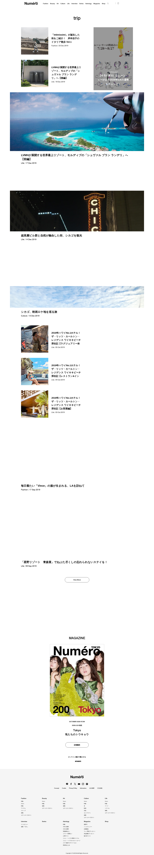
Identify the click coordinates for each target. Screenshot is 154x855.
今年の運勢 (66, 826)
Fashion (45, 4)
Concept (56, 788)
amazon (78, 761)
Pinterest (87, 784)
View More (77, 580)
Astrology (88, 4)
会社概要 (91, 788)
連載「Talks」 (24, 826)
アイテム (23, 808)
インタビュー (24, 824)
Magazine (96, 4)
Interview (74, 4)
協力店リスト (87, 836)
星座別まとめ (66, 845)
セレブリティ (87, 813)
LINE (67, 784)
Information (83, 788)
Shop (103, 4)
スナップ (23, 810)
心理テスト (66, 836)
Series (81, 4)
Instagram (83, 784)
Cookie (64, 788)
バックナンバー (88, 826)
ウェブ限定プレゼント (89, 831)
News (22, 803)
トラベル (107, 808)
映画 (85, 808)
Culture (62, 4)
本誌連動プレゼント (89, 833)
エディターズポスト (26, 815)
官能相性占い (66, 831)
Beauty (52, 4)
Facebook (71, 784)
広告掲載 (99, 788)
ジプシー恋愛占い (67, 833)
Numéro (31, 3)
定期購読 (77, 745)
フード (106, 806)
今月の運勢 (66, 829)
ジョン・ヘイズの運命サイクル (71, 838)
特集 (22, 801)
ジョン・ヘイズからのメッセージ (71, 840)
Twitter (75, 784)
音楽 (85, 810)
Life (68, 4)
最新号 (85, 824)
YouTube (79, 784)
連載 (22, 813)
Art (58, 4)
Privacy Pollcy (73, 788)
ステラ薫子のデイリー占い (70, 843)
